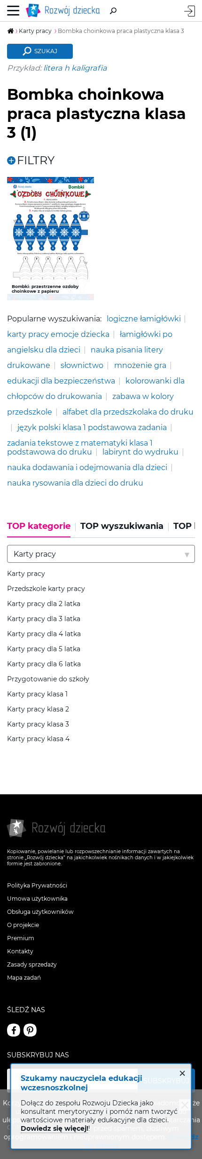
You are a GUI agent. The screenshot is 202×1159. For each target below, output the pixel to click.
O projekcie (23, 924)
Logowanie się (189, 11)
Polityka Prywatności (37, 885)
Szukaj (45, 51)
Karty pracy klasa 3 (38, 724)
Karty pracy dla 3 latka (43, 619)
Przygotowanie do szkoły (48, 679)
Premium (20, 938)
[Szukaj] (113, 11)
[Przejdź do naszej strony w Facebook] (13, 1030)
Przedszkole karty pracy (46, 589)
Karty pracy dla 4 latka (44, 634)
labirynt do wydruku (140, 451)
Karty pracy (26, 574)
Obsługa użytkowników (40, 911)
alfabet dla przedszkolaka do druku (128, 411)
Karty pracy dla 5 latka (43, 649)
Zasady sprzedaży (32, 964)
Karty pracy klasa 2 (38, 709)
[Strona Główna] (64, 10)
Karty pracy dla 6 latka (44, 664)
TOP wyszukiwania (121, 526)
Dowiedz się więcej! (54, 1128)
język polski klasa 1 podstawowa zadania (92, 427)
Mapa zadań (24, 977)
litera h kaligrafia (75, 67)
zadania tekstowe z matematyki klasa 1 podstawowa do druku (80, 447)
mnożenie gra (140, 365)
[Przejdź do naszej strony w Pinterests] (30, 1030)
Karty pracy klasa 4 (38, 739)
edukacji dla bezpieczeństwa (61, 380)
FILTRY (35, 160)
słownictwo (82, 365)
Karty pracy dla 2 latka (43, 604)
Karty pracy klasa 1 (37, 694)
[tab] (41, 529)
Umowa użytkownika (37, 898)
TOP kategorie (38, 526)
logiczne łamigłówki (144, 318)
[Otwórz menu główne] (13, 11)
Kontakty (20, 951)
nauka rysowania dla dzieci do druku (75, 483)
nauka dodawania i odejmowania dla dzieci (87, 467)
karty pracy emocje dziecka (58, 334)
